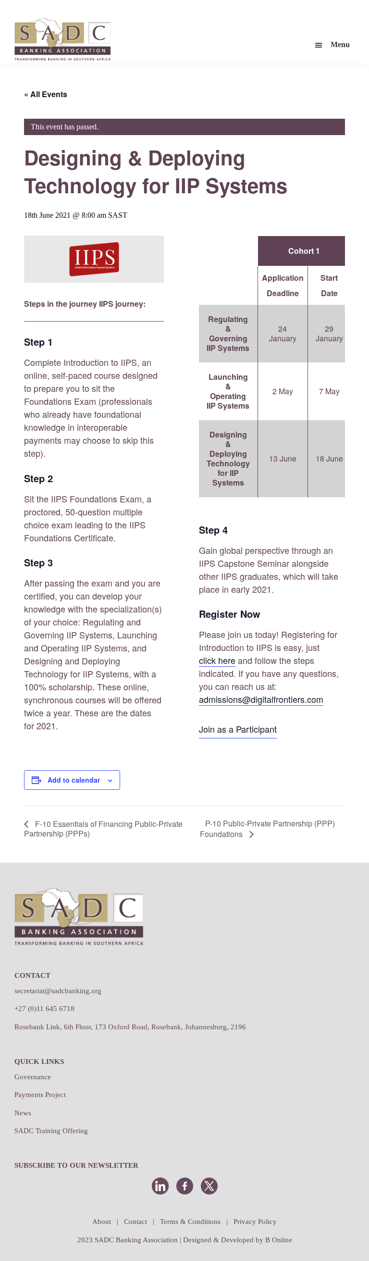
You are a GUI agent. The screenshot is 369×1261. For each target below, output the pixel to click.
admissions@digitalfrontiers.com (261, 699)
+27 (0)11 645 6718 (44, 1008)
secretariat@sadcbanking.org (57, 991)
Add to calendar (74, 780)
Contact (135, 1221)
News (22, 1113)
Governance (32, 1077)
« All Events (45, 94)
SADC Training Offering (51, 1131)
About (101, 1221)
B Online (278, 1240)
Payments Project (40, 1095)
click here (217, 660)
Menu (340, 44)
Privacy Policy (255, 1221)
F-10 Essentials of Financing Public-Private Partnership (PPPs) (103, 828)
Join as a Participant (238, 729)
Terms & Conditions (190, 1221)
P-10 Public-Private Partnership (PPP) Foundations (267, 828)
